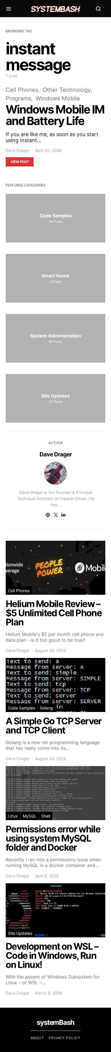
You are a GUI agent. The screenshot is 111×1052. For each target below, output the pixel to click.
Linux (13, 816)
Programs (18, 98)
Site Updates (20, 933)
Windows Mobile (58, 98)
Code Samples (21, 707)
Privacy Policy (64, 1038)
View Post (20, 162)
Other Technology (67, 89)
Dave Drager (17, 150)
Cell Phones (22, 89)
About (37, 1038)
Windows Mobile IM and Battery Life (55, 115)
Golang (46, 707)
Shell (45, 816)
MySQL (29, 816)
